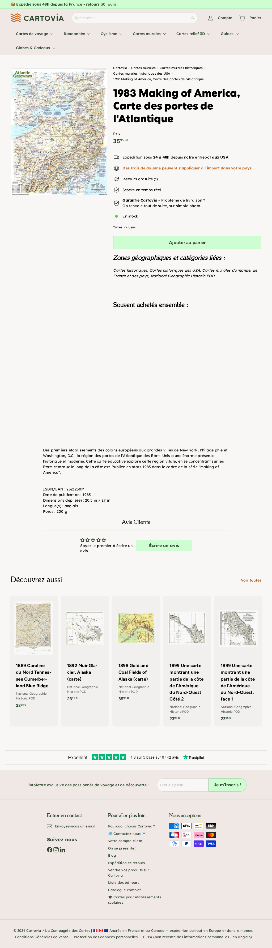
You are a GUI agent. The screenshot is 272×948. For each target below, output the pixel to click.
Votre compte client (125, 841)
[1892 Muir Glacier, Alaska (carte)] (85, 651)
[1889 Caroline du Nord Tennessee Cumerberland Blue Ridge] (34, 655)
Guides (228, 33)
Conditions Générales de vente (42, 937)
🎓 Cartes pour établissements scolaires (134, 899)
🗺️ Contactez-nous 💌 (127, 833)
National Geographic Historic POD (183, 276)
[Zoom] (59, 132)
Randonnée (75, 33)
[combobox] (135, 17)
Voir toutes (251, 580)
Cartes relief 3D (191, 33)
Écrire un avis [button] (164, 545)
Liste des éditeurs (123, 882)
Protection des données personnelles (106, 937)
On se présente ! (122, 848)
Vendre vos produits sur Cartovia (128, 872)
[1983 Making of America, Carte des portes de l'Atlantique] (187, 339)
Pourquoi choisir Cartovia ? (131, 826)
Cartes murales (147, 33)
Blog (112, 855)
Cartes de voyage (32, 33)
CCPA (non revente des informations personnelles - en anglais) (197, 937)
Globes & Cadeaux (33, 47)
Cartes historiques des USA (175, 270)
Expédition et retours (126, 863)
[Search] (193, 17)
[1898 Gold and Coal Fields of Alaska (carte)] (136, 651)
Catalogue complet (124, 890)
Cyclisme (109, 33)
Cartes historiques (130, 270)
